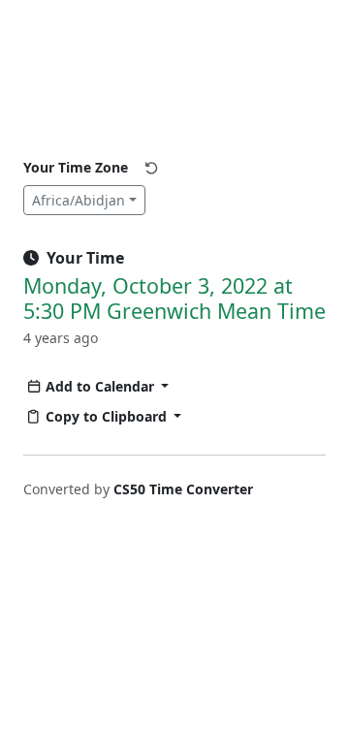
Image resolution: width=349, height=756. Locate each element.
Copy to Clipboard (108, 416)
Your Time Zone (75, 167)
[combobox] (84, 200)
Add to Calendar (102, 386)
